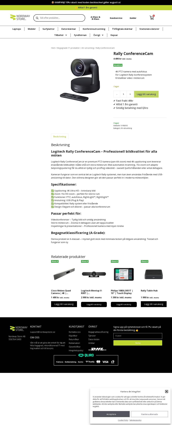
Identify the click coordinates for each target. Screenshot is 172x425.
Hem (53, 47)
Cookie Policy (123, 420)
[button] (166, 391)
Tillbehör (59, 35)
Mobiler (32, 28)
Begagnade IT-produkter (68, 47)
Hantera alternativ (149, 414)
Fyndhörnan (80, 35)
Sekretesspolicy (135, 420)
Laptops (16, 28)
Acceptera (111, 414)
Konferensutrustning (94, 28)
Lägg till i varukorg (146, 94)
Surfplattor (49, 28)
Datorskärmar (68, 28)
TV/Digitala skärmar (122, 28)
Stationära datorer (149, 28)
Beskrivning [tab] (59, 136)
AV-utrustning (88, 47)
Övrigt (96, 35)
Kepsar (114, 35)
